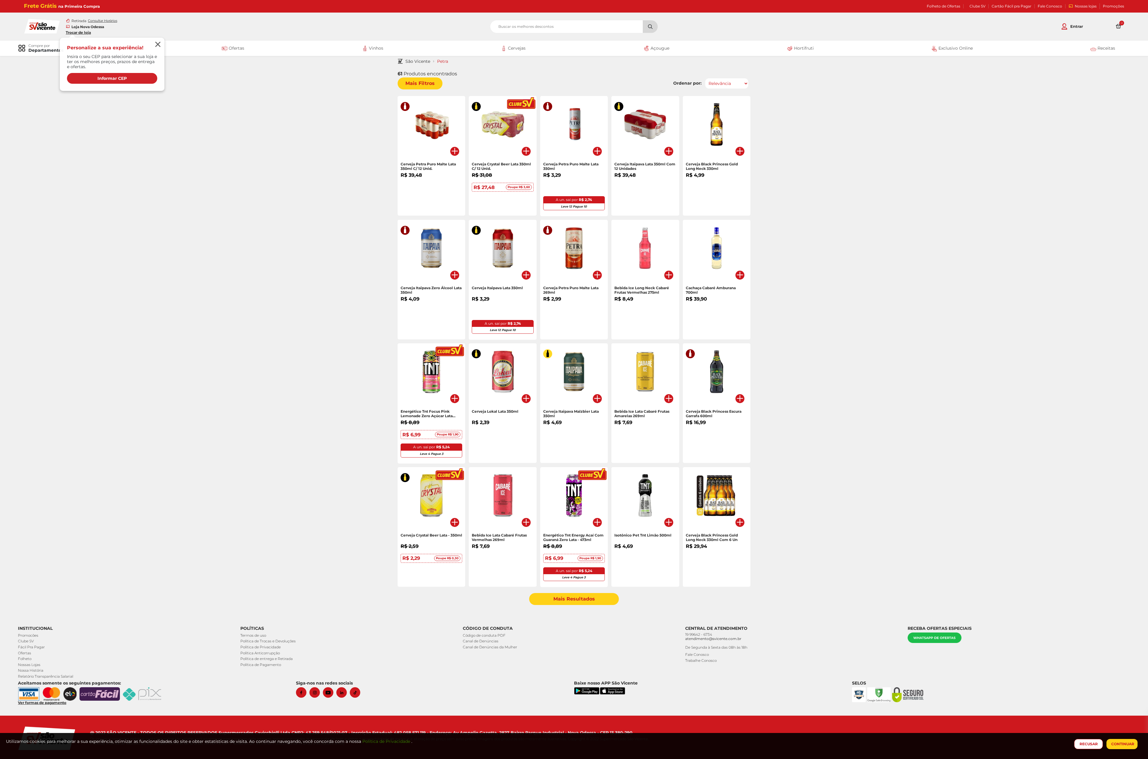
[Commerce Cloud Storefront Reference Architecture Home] (42, 26)
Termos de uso (253, 635)
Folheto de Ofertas (943, 6)
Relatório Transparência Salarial (45, 676)
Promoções (1113, 6)
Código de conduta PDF (484, 635)
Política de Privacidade (260, 647)
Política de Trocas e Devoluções (268, 641)
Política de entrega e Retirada (266, 658)
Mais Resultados (574, 599)
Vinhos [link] (375, 48)
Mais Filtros (420, 83)
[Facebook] (302, 692)
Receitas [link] (1105, 48)
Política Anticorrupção (260, 653)
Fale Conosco (1050, 6)
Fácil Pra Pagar (31, 647)
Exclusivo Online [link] (955, 48)
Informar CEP (112, 78)
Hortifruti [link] (803, 48)
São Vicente (417, 61)
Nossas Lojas (29, 664)
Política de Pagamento (260, 664)
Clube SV (977, 6)
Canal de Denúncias (480, 641)
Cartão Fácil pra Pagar (1011, 6)
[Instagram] (316, 692)
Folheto (24, 658)
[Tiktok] (356, 692)
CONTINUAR (1122, 744)
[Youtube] (329, 692)
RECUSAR (1089, 744)
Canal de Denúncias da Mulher (490, 647)
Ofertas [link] (236, 48)
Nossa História (30, 670)
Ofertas (24, 653)
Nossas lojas (1086, 6)
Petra (442, 61)
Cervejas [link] (516, 48)
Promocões (28, 635)
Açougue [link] (659, 48)
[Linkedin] (343, 692)
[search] (574, 26)
